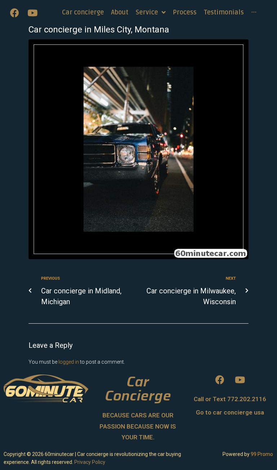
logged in (68, 362)
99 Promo (262, 454)
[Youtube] (32, 13)
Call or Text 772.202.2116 (230, 399)
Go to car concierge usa (230, 412)
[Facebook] (14, 13)
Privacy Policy (89, 462)
